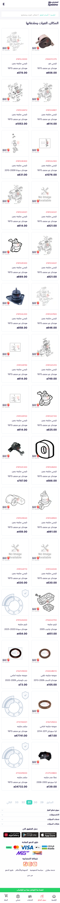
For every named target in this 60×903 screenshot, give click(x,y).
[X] (35, 864)
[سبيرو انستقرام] (30, 864)
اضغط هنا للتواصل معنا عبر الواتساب (30, 889)
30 (35, 802)
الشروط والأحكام (22, 870)
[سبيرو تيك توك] (25, 864)
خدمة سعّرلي (50, 870)
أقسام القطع (44, 14)
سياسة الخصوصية (36, 870)
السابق (50, 802)
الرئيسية (52, 14)
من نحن (30, 875)
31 (29, 802)
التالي (9, 802)
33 (16, 802)
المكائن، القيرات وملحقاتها (29, 14)
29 (42, 802)
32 (23, 802)
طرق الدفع (9, 870)
